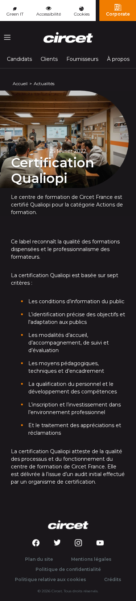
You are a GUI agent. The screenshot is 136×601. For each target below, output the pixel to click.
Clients (49, 59)
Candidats (19, 59)
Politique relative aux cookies (50, 579)
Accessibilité (48, 14)
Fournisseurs (82, 59)
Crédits (112, 579)
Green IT (15, 14)
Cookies (82, 14)
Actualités (44, 83)
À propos (118, 59)
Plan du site (39, 559)
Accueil (20, 83)
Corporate (118, 14)
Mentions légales (91, 559)
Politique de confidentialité (68, 569)
